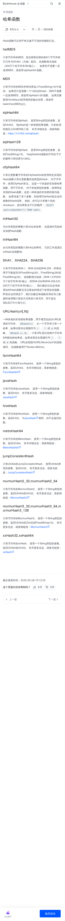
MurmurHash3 (39, 527)
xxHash (7, 552)
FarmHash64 (10, 372)
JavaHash (8, 397)
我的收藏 (48, 29)
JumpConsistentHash (20, 472)
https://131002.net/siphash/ (23, 133)
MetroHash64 (10, 447)
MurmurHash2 (18, 497)
